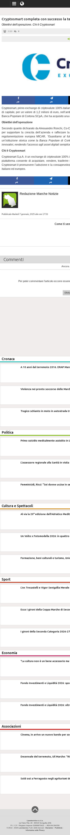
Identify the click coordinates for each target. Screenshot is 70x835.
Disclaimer (49, 828)
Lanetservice (24, 828)
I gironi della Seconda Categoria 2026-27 (45, 631)
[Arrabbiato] (17, 234)
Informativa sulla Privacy (35, 830)
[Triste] (51, 234)
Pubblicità (58, 828)
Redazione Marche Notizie (39, 193)
